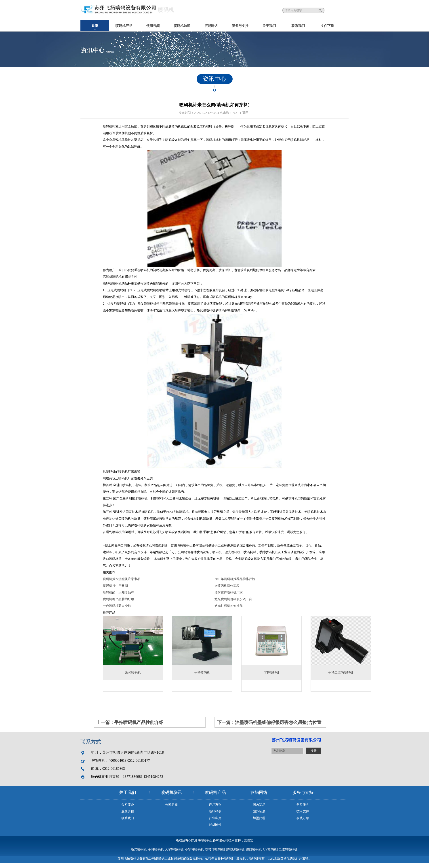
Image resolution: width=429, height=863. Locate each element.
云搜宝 (248, 840)
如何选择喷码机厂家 (228, 592)
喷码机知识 (182, 26)
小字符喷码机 (194, 849)
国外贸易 (259, 811)
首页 (95, 26)
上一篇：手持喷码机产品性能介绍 (130, 722)
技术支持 (303, 811)
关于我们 (269, 26)
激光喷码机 (232, 552)
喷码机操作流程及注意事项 (121, 579)
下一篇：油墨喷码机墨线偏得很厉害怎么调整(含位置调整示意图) (269, 724)
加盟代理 (259, 818)
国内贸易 (259, 804)
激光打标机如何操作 (228, 606)
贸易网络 (211, 26)
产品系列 (215, 804)
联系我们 (298, 26)
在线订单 (303, 818)
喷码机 (217, 552)
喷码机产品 (124, 26)
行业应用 (215, 818)
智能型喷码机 (235, 849)
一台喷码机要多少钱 (117, 606)
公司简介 (127, 804)
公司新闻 (171, 804)
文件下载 (327, 26)
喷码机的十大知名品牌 (118, 592)
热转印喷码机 (214, 849)
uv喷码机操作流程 (227, 585)
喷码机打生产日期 (115, 585)
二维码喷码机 (288, 849)
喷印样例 (215, 811)
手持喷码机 (156, 849)
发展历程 (127, 811)
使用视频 (153, 26)
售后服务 (303, 804)
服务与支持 (240, 26)
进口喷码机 (254, 849)
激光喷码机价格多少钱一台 (233, 599)
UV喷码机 (270, 849)
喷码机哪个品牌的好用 (118, 599)
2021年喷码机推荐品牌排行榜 (234, 579)
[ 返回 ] (245, 113)
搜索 (320, 10)
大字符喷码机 (174, 849)
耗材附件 (215, 825)
